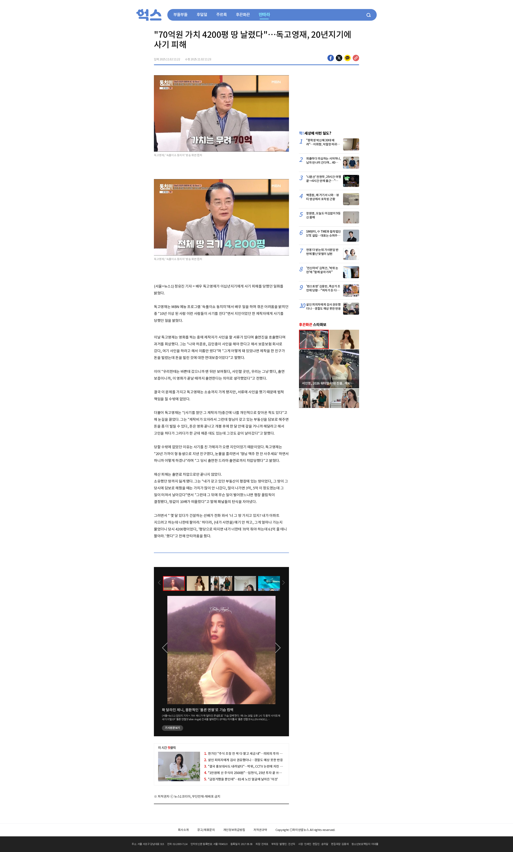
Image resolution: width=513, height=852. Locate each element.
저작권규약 (260, 830)
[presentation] (159, 583)
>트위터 (339, 58)
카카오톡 (347, 58)
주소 (356, 58)
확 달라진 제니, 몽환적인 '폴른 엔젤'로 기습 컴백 (197, 710)
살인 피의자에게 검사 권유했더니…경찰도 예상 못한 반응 (243, 760)
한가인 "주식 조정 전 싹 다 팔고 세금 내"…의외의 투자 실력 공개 (248, 754)
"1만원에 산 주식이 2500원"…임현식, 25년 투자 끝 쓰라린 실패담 (249, 773)
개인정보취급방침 (234, 830)
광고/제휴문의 (206, 830)
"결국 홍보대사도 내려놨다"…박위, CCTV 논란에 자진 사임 (245, 766)
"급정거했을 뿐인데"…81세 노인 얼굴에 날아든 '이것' (241, 779)
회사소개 (183, 830)
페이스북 (330, 58)
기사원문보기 (172, 728)
